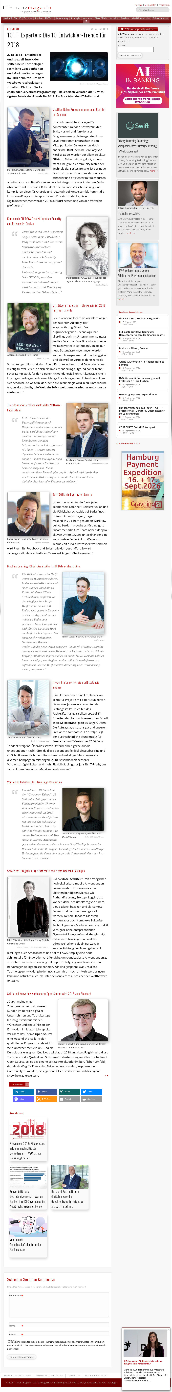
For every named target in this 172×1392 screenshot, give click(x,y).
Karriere (124, 18)
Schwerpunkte (160, 18)
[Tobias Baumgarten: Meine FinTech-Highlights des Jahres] (138, 193)
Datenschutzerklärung (49, 1375)
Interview (88, 18)
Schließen (168, 1330)
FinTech (49, 18)
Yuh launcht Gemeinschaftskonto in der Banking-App (25, 1245)
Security (113, 18)
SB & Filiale (101, 18)
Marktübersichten (141, 18)
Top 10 (17, 18)
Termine (28, 18)
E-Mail (121, 45)
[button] (86, 21)
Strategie (75, 18)
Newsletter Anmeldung (17, 1375)
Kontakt (138, 4)
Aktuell (8, 18)
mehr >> (154, 170)
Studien (38, 18)
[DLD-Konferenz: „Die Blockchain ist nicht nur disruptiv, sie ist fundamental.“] (145, 1343)
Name (16, 1326)
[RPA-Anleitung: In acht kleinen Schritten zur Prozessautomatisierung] (138, 255)
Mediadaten (150, 4)
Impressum (164, 4)
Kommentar (16, 1295)
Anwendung (62, 18)
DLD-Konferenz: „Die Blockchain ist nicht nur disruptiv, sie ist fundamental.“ (143, 1362)
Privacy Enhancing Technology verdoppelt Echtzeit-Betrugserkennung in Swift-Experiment (137, 146)
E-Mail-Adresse (16, 1337)
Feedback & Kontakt (96, 1375)
